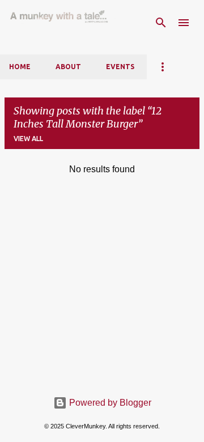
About (68, 66)
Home (20, 66)
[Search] (161, 22)
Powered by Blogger (109, 402)
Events (120, 66)
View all (28, 138)
